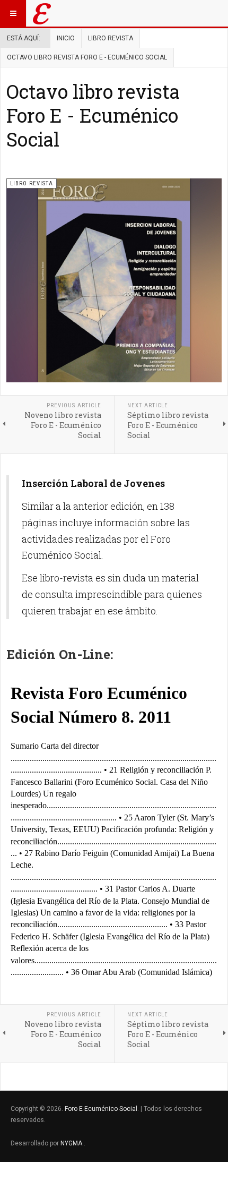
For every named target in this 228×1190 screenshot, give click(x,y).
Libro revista (110, 38)
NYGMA (72, 1143)
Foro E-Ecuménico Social (101, 1108)
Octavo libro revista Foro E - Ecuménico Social (93, 115)
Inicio (66, 38)
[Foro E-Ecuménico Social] (42, 13)
